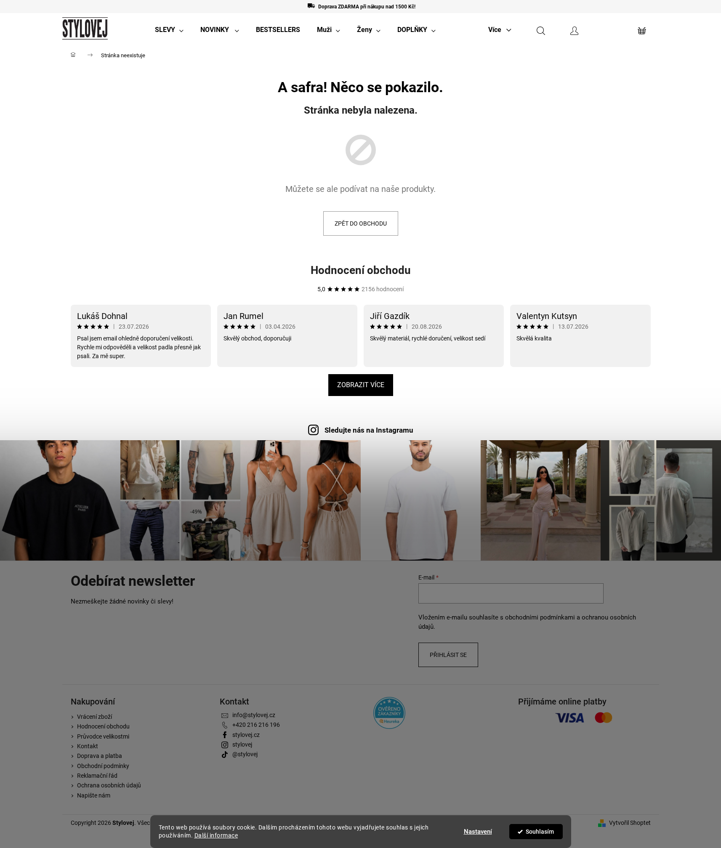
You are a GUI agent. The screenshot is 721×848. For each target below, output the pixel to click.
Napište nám (93, 795)
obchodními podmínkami (540, 617)
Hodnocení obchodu (361, 270)
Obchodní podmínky (103, 766)
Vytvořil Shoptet (630, 822)
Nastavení (478, 831)
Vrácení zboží (94, 716)
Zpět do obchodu (361, 223)
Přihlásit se (448, 654)
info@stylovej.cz (253, 715)
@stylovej (245, 754)
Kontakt (87, 746)
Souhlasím (540, 831)
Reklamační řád (97, 775)
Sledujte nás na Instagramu (369, 430)
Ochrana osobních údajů (109, 785)
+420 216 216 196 (256, 724)
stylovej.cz (246, 734)
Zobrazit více (360, 385)
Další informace (216, 835)
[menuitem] (169, 30)
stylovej (242, 744)
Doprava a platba (99, 755)
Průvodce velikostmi (103, 736)
